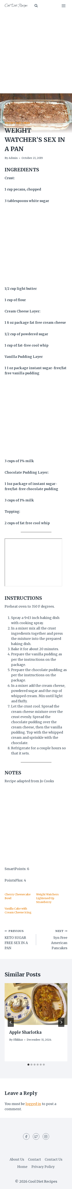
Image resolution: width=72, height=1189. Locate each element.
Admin (13, 158)
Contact (34, 1159)
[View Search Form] (36, 5)
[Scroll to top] (62, 1183)
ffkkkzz (18, 1039)
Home (22, 1167)
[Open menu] (63, 5)
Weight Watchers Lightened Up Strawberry (47, 898)
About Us (17, 1159)
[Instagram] (46, 1136)
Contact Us (53, 1159)
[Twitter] (36, 1136)
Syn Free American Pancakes (59, 939)
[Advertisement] (36, 49)
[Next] (61, 1022)
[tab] (28, 1065)
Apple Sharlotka (25, 1032)
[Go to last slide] (11, 1022)
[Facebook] (26, 1136)
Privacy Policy (43, 1167)
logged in (33, 1104)
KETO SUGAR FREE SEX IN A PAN (16, 939)
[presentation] (36, 1004)
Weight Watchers (17, 123)
